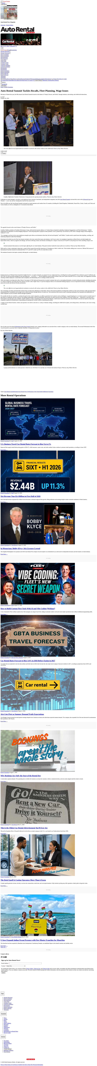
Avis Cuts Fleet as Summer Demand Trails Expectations (22, 714)
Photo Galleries (17, 79)
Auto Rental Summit (65, 199)
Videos (11, 79)
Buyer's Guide (63, 79)
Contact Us (31, 80)
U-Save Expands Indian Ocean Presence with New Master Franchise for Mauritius (33, 940)
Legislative (42, 79)
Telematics (3, 76)
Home (2, 87)
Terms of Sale (17, 1064)
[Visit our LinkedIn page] (4, 957)
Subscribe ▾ (3, 4)
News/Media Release (16, 937)
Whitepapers (32, 79)
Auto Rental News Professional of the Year (28, 391)
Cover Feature (6, 1)
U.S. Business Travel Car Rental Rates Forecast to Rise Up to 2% (26, 444)
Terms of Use (11, 1064)
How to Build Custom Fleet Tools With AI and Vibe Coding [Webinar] (28, 609)
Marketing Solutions (47, 80)
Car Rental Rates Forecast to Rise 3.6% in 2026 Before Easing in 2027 (28, 661)
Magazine (23, 79)
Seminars (16, 391)
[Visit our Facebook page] (1, 957)
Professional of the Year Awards (22, 326)
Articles (5, 79)
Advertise (22, 80)
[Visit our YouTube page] (6, 957)
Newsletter (3, 80)
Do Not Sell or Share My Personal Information (32, 1064)
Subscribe (3, 25)
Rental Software (4, 73)
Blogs (8, 79)
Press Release (55, 80)
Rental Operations (5, 70)
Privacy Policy (4, 1064)
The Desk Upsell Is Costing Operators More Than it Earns (23, 880)
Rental (11, 1)
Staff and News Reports (17, 657)
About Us (26, 80)
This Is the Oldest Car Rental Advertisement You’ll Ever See (24, 828)
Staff (12, 441)
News (2, 79)
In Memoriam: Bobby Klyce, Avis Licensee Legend (20, 548)
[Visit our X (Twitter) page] (3, 957)
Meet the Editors (16, 80)
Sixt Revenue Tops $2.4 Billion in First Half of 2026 (20, 496)
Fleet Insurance (4, 57)
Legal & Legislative (5, 65)
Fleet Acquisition (5, 54)
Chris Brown (14, 545)
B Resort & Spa (86, 199)
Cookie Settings (38, 80)
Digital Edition (9, 25)
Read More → (4, 449)
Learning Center (4, 62)
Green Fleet (3, 60)
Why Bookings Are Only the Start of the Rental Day (21, 776)
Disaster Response (5, 51)
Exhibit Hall (42, 391)
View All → (3, 947)
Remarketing (16, 1)
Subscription (9, 80)
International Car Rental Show (52, 79)
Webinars (37, 79)
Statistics (27, 79)
